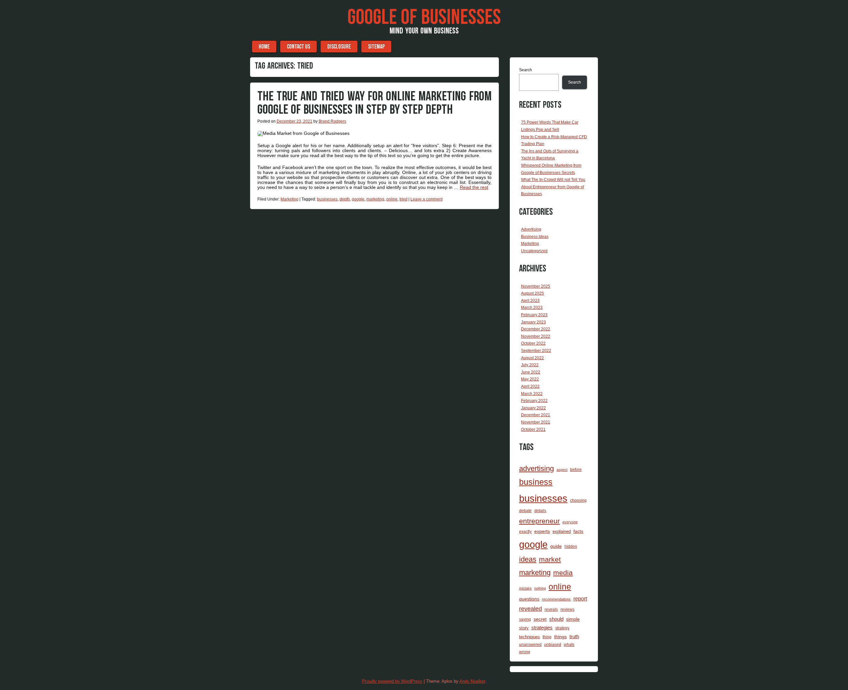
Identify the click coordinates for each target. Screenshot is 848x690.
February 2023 (534, 315)
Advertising (531, 229)
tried (403, 199)
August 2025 (532, 293)
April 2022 (530, 386)
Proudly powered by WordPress (392, 681)
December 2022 (535, 329)
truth (574, 636)
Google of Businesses (424, 17)
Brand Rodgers (332, 121)
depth (345, 199)
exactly (525, 531)
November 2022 (535, 336)
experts (542, 531)
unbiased (552, 644)
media (563, 573)
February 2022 (534, 400)
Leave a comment (426, 199)
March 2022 (532, 393)
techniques (529, 636)
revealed (530, 608)
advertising (536, 468)
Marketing (289, 199)
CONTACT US (298, 46)
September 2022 (536, 350)
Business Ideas (535, 236)
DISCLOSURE (339, 46)
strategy (562, 628)
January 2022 (533, 408)
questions (529, 599)
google (358, 199)
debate (525, 510)
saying (525, 619)
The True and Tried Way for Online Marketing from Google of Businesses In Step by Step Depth (374, 103)
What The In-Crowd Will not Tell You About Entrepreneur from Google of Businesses (553, 186)
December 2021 (535, 415)
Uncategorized (534, 251)
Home (264, 46)
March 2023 (532, 307)
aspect (561, 470)
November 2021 (535, 422)
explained (562, 531)
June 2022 (530, 372)
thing (547, 637)
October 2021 (533, 429)
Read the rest (474, 187)
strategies (542, 627)
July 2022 (530, 365)
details (540, 510)
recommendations (556, 599)
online (392, 199)
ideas (527, 559)
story (524, 627)
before (576, 469)
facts (578, 531)
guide (556, 546)
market (550, 559)
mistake (525, 588)
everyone (570, 522)
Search (525, 70)
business (536, 482)
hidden (570, 546)
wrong (524, 652)
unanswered (530, 644)
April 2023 (530, 300)
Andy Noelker (472, 681)
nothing (540, 588)
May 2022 (530, 379)
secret (540, 619)
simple (573, 619)
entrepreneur (539, 521)
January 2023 (533, 322)
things (560, 636)
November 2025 (535, 286)
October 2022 (533, 343)
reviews (567, 609)
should (556, 619)
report (580, 599)
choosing (578, 500)
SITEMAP (376, 46)
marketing (375, 199)
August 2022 (532, 358)
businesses (327, 199)
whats (569, 644)
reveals (551, 609)
